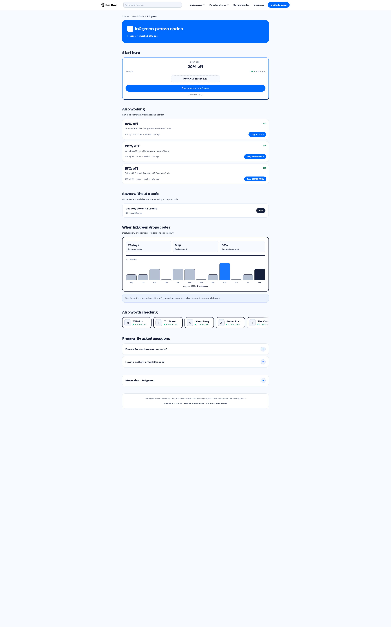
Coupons (259, 5)
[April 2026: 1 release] (213, 277)
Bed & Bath (138, 16)
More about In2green (194, 380)
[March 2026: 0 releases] (201, 279)
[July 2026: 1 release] (248, 277)
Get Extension (279, 5)
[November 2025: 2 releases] (155, 274)
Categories (196, 5)
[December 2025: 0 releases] (166, 279)
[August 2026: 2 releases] (259, 274)
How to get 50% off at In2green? (194, 362)
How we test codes (173, 403)
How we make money (194, 403)
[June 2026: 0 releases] (236, 279)
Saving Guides (241, 5)
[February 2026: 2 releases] (190, 274)
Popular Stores (217, 5)
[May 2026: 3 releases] (224, 271)
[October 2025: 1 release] (143, 277)
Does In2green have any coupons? (194, 349)
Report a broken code (216, 403)
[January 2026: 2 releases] (178, 274)
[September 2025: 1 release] (131, 277)
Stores (125, 16)
